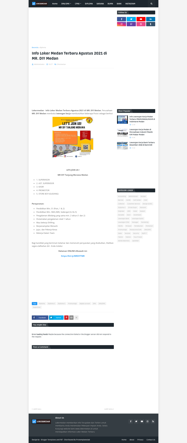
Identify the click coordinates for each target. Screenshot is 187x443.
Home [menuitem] (54, 4)
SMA (94, 304)
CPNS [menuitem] (77, 4)
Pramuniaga (72, 304)
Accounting (122, 196)
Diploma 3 (51, 304)
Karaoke (121, 215)
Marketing (144, 222)
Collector (121, 204)
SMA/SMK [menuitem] (65, 4)
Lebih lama (108, 409)
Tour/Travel (138, 237)
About (132, 440)
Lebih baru (37, 409)
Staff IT (144, 233)
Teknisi (128, 237)
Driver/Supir (132, 208)
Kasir (129, 215)
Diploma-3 (61, 304)
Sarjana (127, 233)
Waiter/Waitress (124, 241)
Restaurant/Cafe (135, 230)
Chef (145, 200)
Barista (120, 200)
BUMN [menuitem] (110, 4)
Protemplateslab (83, 440)
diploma (43, 47)
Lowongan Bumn (137, 219)
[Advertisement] (73, 28)
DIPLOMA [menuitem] (89, 4)
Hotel (135, 211)
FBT (61, 440)
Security (136, 233)
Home (124, 440)
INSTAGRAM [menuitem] (130, 4)
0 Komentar (61, 64)
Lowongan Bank (123, 219)
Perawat (128, 226)
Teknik (120, 237)
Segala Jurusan (85, 304)
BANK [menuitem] (119, 4)
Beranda (35, 47)
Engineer (121, 211)
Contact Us (151, 440)
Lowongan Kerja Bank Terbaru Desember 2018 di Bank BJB (142, 143)
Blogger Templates (48, 440)
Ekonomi (143, 208)
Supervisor (37, 307)
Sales (120, 233)
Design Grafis (147, 204)
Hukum (142, 211)
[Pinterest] (66, 317)
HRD (128, 211)
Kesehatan (137, 215)
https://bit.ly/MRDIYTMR (73, 256)
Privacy (140, 440)
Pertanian (149, 226)
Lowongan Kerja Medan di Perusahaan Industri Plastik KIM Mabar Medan (141, 132)
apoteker (135, 241)
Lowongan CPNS (123, 222)
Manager (135, 222)
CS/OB (128, 200)
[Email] (71, 317)
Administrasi (133, 196)
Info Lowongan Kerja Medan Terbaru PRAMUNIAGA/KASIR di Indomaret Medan (142, 119)
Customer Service (133, 204)
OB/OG (120, 226)
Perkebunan (138, 226)
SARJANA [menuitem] (100, 4)
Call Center (137, 200)
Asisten (143, 196)
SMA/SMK (102, 304)
